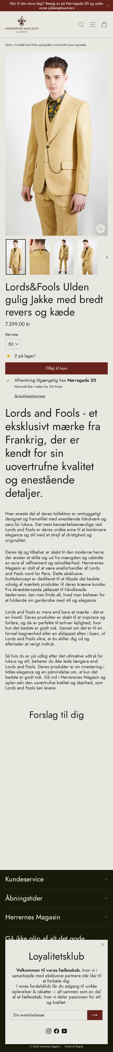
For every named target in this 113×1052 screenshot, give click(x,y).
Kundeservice (24, 879)
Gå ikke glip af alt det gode (45, 938)
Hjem (8, 45)
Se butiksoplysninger (29, 396)
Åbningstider (24, 898)
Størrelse (11, 334)
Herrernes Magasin (32, 917)
